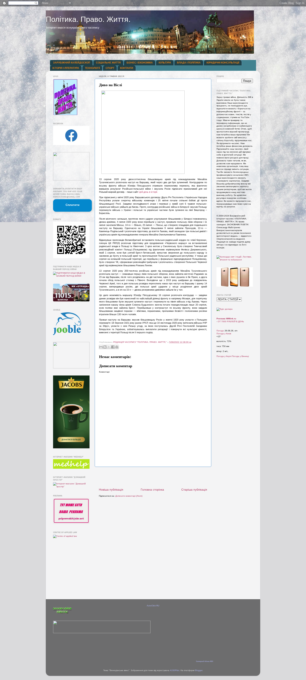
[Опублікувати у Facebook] (113, 347)
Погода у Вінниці (240, 356)
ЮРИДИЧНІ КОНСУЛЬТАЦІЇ (222, 62)
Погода (220, 330)
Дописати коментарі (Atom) (128, 496)
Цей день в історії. (148, 192)
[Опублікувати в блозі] (105, 347)
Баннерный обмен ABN (204, 661)
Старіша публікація (194, 489)
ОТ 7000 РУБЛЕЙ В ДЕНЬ (231, 321)
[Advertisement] (153, 477)
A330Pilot (174, 670)
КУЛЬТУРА (165, 62)
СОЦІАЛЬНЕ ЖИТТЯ (108, 62)
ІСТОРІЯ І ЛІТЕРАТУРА (65, 68)
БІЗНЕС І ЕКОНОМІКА (140, 62)
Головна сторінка (152, 489)
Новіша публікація (111, 489)
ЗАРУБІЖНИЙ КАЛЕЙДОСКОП (71, 62)
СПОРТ (110, 68)
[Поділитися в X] (109, 347)
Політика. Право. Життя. (88, 19)
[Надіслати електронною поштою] (101, 347)
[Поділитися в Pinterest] (117, 347)
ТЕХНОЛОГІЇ (92, 68)
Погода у (223, 333)
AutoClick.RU (153, 605)
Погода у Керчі (223, 356)
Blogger (198, 670)
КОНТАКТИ (126, 68)
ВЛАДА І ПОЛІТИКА (189, 62)
